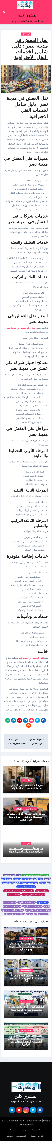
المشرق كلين (28, 15)
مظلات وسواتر (42, 890)
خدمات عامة (30, 809)
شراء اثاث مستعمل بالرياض (35, 875)
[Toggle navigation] (49, 12)
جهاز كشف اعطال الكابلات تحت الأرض (20, 883)
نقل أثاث (26, 34)
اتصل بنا (14, 1129)
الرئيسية (36, 1129)
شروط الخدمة (37, 1136)
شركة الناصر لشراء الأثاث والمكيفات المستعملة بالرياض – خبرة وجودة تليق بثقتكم (26, 817)
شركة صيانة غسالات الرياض (38, 910)
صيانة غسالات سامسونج (12, 910)
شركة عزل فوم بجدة (23, 879)
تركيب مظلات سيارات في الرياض (18, 890)
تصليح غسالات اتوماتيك (37, 914)
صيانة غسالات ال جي (32, 906)
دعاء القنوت (42, 902)
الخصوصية (21, 1136)
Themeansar (26, 1124)
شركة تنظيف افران (26, 902)
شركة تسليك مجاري (26, 886)
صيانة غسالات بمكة (12, 906)
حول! (24, 1129)
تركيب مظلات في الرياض (33, 894)
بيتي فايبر (38, 879)
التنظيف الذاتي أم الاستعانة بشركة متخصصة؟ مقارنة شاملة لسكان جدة (26, 1010)
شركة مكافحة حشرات (14, 914)
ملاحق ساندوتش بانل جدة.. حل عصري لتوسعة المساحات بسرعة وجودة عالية (26, 946)
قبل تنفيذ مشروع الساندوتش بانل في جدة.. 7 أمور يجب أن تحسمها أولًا (26, 978)
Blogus (46, 1120)
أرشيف (10, 1136)
